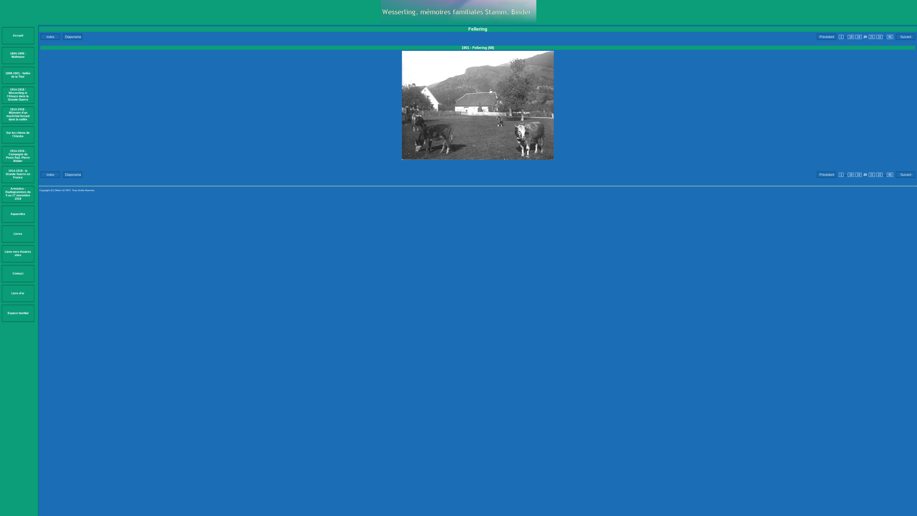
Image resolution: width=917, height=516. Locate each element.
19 (858, 37)
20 (865, 37)
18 (851, 37)
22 (879, 37)
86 (890, 37)
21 (872, 37)
